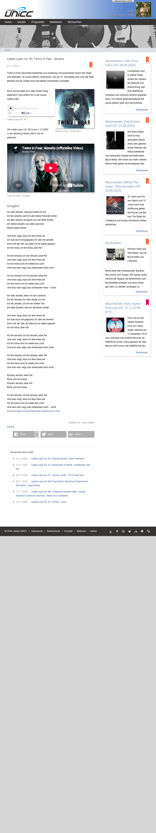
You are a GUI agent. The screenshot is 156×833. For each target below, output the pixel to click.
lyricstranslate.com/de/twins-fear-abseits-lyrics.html (33, 410)
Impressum (37, 530)
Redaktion (56, 22)
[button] (26, 434)
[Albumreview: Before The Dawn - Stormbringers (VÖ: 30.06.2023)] (115, 205)
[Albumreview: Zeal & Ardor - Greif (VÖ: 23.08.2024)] (115, 140)
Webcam (81, 530)
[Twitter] (129, 531)
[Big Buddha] (115, 254)
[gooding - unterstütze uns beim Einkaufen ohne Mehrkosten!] (111, 532)
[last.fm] (136, 531)
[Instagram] (123, 531)
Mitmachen (74, 22)
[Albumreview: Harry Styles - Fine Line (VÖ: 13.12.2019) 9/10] (115, 325)
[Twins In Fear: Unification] (74, 109)
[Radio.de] (148, 531)
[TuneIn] (142, 531)
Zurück (10, 426)
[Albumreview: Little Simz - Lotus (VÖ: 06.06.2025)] (115, 80)
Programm (37, 22)
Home (8, 22)
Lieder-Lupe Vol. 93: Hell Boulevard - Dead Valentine (57, 458)
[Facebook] (117, 531)
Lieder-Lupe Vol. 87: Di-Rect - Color (48, 501)
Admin (93, 530)
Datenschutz (53, 530)
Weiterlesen (142, 109)
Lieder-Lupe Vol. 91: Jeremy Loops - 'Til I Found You (57, 475)
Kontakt (68, 530)
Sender (21, 22)
